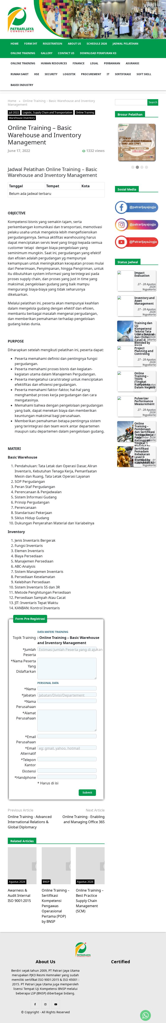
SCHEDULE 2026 (97, 43)
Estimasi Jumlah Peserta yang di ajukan (71, 649)
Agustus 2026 (17, 882)
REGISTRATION (52, 43)
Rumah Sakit (20, 74)
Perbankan (112, 63)
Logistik (69, 74)
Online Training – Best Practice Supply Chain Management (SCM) (90, 900)
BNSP (46, 882)
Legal (94, 63)
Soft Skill (144, 74)
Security (51, 74)
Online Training (23, 53)
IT (108, 74)
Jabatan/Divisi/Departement (62, 695)
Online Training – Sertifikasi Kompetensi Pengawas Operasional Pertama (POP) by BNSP (55, 906)
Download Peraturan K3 (98, 53)
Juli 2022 (14, 112)
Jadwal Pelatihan (125, 43)
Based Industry (22, 85)
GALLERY (46, 53)
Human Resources (54, 63)
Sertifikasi (123, 74)
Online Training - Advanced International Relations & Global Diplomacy (30, 821)
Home (15, 43)
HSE (36, 74)
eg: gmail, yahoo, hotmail (59, 748)
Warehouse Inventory (22, 118)
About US (74, 43)
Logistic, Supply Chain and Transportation (47, 112)
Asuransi (132, 63)
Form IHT (30, 43)
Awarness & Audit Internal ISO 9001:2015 (19, 895)
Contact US (66, 53)
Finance (79, 63)
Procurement (91, 74)
